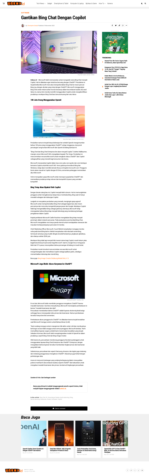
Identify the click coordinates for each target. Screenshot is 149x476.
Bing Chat (42, 397)
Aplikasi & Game (91, 3)
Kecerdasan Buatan (53, 397)
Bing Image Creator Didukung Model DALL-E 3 (53, 258)
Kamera (110, 3)
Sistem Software (52, 399)
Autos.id (26, 469)
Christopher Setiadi (33, 25)
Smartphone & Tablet (61, 3)
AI (46, 397)
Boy (24, 452)
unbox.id (63, 388)
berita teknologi (64, 397)
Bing (71, 397)
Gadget (49, 3)
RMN (34, 471)
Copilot (60, 399)
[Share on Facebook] (112, 25)
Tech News (40, 3)
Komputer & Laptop (77, 3)
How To (101, 3)
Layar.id (31, 469)
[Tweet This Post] (115, 25)
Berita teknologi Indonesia (38, 399)
